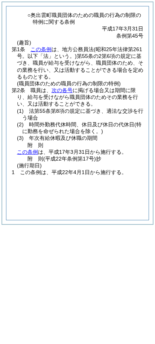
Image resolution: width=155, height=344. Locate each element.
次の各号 (62, 90)
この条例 (41, 49)
